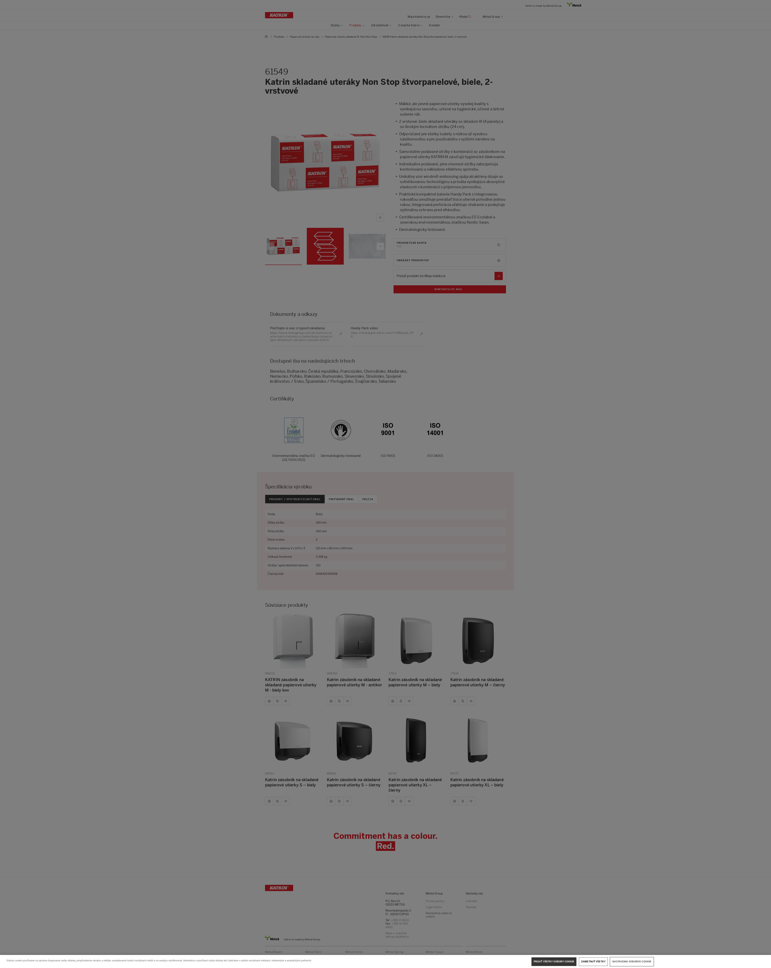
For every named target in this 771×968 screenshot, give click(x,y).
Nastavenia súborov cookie (631, 961)
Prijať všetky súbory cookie (554, 961)
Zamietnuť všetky (593, 961)
